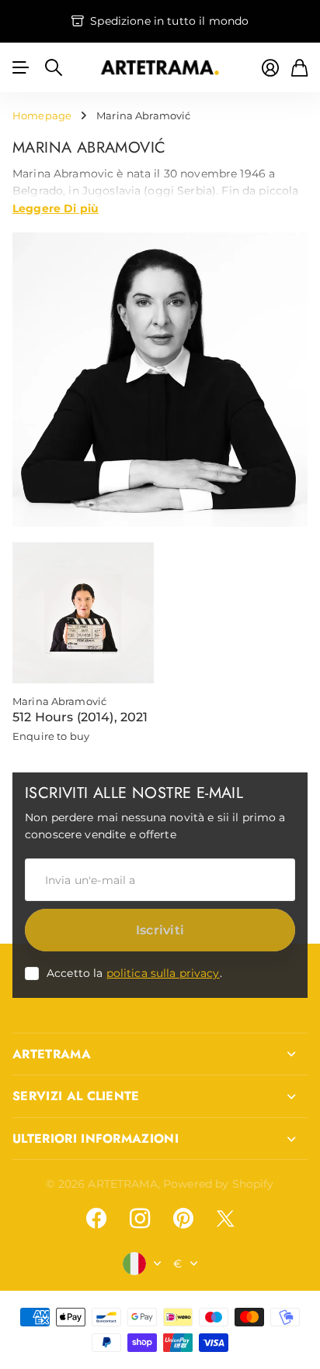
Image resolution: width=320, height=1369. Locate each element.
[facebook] (96, 1219)
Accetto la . (134, 973)
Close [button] (160, 1054)
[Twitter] (225, 1218)
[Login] (270, 68)
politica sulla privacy (163, 973)
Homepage (41, 115)
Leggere (55, 207)
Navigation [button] (21, 67)
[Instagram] (140, 1219)
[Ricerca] (53, 67)
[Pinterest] (183, 1219)
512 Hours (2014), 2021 (80, 717)
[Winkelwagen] (299, 68)
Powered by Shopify (218, 1184)
